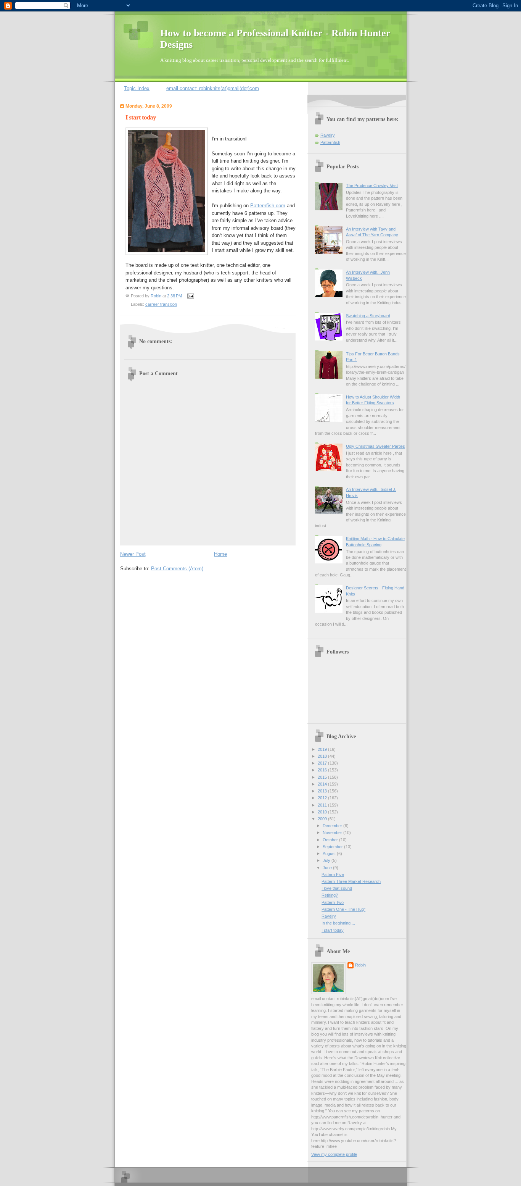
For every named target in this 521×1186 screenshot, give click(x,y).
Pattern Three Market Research (351, 881)
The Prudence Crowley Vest (372, 185)
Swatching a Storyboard (368, 315)
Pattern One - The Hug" (343, 909)
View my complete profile (334, 1154)
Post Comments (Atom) (177, 568)
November (333, 832)
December (333, 825)
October (331, 839)
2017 (323, 763)
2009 (323, 818)
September (333, 846)
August (330, 853)
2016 (323, 770)
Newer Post (133, 554)
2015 (323, 777)
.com (267, 205)
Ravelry (327, 135)
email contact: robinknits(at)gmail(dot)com (212, 88)
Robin (360, 965)
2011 (323, 805)
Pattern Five (333, 874)
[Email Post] (190, 296)
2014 (323, 784)
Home (220, 554)
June (328, 867)
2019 (323, 749)
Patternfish (330, 142)
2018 (323, 756)
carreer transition (161, 304)
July (327, 860)
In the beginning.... (338, 923)
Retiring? (330, 895)
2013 (323, 791)
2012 (323, 798)
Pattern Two (333, 902)
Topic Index (137, 88)
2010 (323, 812)
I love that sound (337, 888)
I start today (333, 930)
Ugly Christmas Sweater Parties (375, 446)
